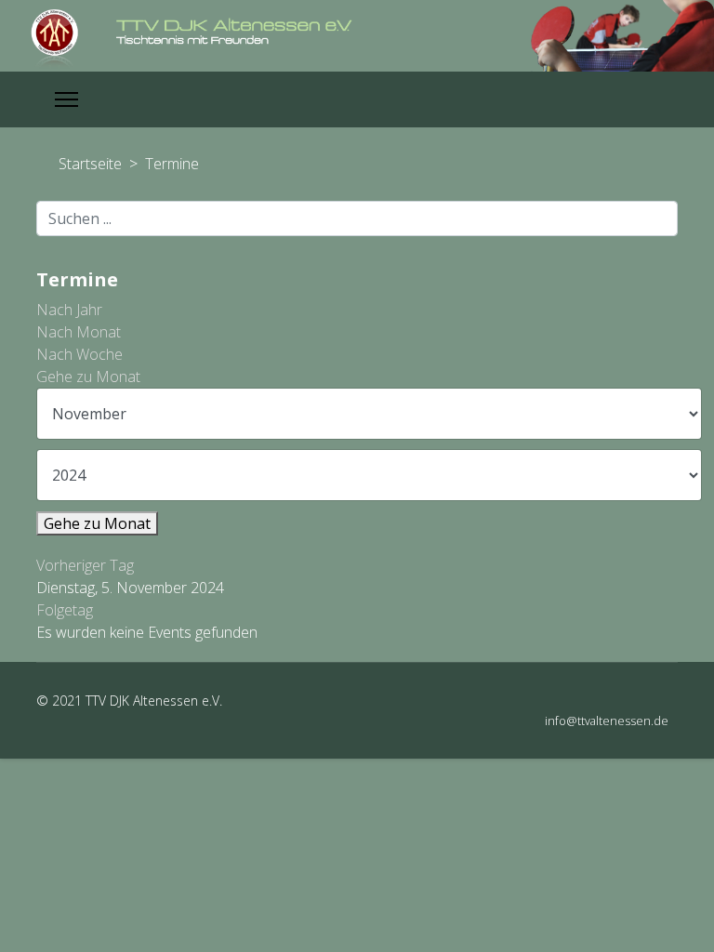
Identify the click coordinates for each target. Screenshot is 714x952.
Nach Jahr (69, 309)
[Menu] (66, 99)
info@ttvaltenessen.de (606, 721)
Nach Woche (79, 354)
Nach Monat (78, 332)
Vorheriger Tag (85, 565)
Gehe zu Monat (88, 376)
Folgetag (64, 610)
